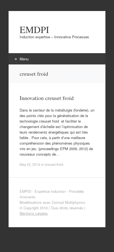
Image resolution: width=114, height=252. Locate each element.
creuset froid (54, 164)
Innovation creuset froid (47, 98)
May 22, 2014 (30, 164)
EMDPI (34, 29)
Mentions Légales (34, 213)
